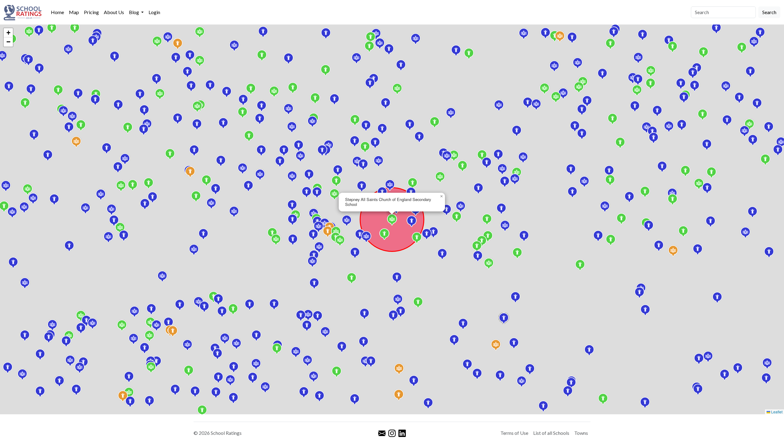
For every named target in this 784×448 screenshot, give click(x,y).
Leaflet (776, 411)
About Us (114, 12)
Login (154, 12)
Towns (581, 433)
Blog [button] (134, 12)
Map (74, 12)
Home (57, 12)
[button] (272, 233)
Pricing (91, 12)
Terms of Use (514, 433)
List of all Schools (551, 433)
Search (769, 12)
